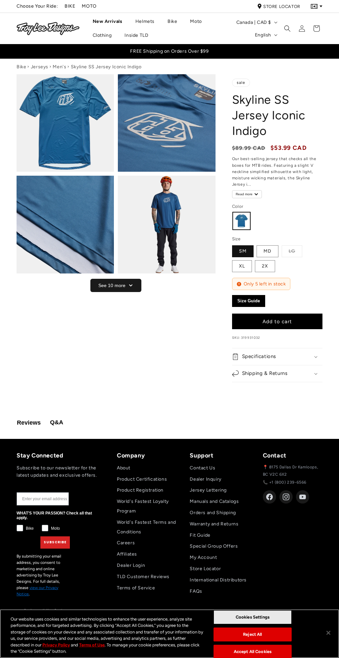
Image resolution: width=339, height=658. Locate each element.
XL (242, 266)
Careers (126, 543)
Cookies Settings (252, 617)
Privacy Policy (56, 644)
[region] (169, 633)
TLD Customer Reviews (143, 576)
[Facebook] (269, 497)
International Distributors (218, 580)
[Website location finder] (316, 6)
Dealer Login (131, 565)
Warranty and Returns (214, 524)
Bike (70, 6)
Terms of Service (136, 588)
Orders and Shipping (213, 512)
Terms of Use (92, 644)
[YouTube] (302, 497)
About (123, 468)
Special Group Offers (214, 546)
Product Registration (140, 490)
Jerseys (39, 67)
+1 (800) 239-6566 (288, 482)
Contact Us (202, 468)
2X (265, 266)
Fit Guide (200, 535)
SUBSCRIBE (55, 542)
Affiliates (127, 554)
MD (267, 251)
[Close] (328, 633)
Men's (59, 67)
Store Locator (281, 6)
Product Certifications (142, 479)
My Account (203, 557)
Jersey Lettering (208, 490)
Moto (89, 6)
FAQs (196, 591)
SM (243, 251)
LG (295, 251)
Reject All (252, 634)
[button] (110, 22)
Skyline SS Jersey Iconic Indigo (106, 67)
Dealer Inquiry (205, 479)
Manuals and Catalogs (214, 501)
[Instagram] (286, 497)
